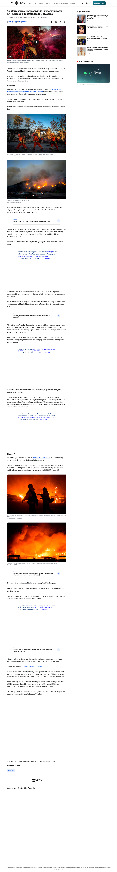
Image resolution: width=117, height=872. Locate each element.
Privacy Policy (19, 867)
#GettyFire (49, 251)
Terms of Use (79, 867)
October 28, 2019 (47, 258)
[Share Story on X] (56, 22)
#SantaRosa (31, 606)
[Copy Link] (64, 22)
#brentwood (44, 349)
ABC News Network (10, 867)
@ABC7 (20, 351)
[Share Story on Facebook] (51, 22)
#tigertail (36, 349)
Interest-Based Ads (57, 867)
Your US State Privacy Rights (29, 867)
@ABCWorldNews (27, 256)
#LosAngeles (32, 417)
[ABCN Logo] (20, 3)
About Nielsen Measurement (69, 867)
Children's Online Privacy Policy (44, 867)
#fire (26, 417)
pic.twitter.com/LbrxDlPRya (43, 607)
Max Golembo (23, 21)
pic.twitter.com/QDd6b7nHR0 (45, 417)
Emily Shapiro (13, 21)
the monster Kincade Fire (41, 457)
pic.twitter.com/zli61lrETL (42, 256)
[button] (11, 3)
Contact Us (107, 867)
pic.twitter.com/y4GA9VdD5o (32, 351)
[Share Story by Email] (60, 22)
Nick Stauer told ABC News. (32, 666)
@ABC (20, 256)
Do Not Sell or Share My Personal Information (94, 867)
